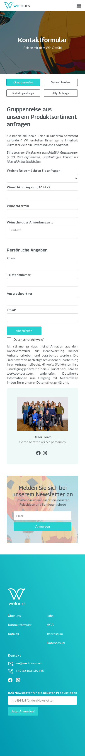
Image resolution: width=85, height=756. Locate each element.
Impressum (55, 634)
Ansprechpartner (19, 293)
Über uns (14, 615)
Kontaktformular (20, 625)
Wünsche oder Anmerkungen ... (30, 222)
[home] (15, 5)
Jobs (50, 615)
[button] (80, 5)
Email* (11, 310)
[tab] (23, 82)
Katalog (13, 634)
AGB (50, 625)
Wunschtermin (18, 206)
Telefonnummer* (19, 275)
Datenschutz (56, 643)
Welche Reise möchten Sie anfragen (33, 170)
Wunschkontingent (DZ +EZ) (28, 187)
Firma (11, 258)
